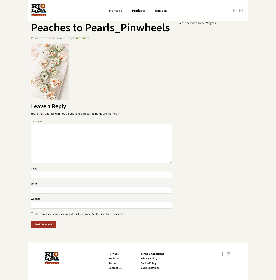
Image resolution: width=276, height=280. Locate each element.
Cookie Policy (148, 263)
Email (34, 183)
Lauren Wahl (81, 38)
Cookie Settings (150, 267)
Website (35, 198)
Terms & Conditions (152, 253)
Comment (37, 121)
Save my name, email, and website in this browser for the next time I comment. (79, 214)
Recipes (161, 10)
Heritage (115, 10)
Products (138, 10)
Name (35, 168)
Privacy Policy (149, 258)
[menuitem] (116, 10)
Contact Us (115, 267)
